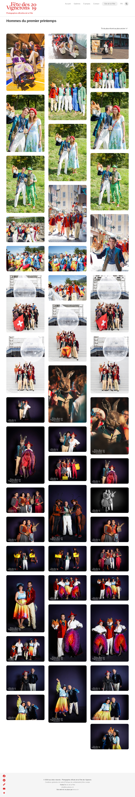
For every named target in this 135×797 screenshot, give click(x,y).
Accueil (68, 4)
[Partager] (4, 793)
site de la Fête (70, 785)
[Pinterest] (4, 780)
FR (121, 4)
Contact (96, 4)
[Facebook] (4, 776)
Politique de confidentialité (73, 782)
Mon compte (86, 782)
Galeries (77, 4)
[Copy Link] (4, 784)
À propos (86, 4)
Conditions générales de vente (54, 782)
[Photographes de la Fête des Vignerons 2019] (21, 10)
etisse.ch (75, 789)
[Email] (4, 789)
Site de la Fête (109, 4)
